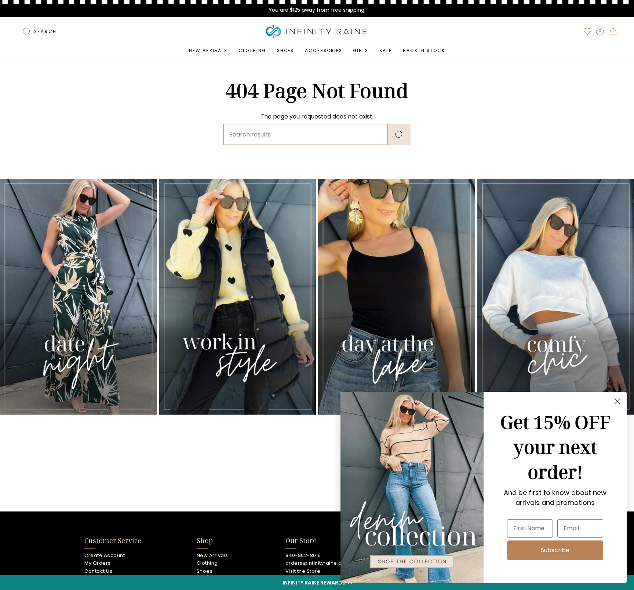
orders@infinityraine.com (317, 563)
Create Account (104, 555)
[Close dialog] (617, 401)
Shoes (205, 571)
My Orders (97, 563)
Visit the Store (303, 571)
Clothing (207, 563)
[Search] (399, 134)
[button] (317, 582)
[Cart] (613, 31)
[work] (237, 296)
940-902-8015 (303, 555)
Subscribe (555, 550)
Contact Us (98, 571)
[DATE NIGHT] (78, 296)
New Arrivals (212, 555)
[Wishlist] (587, 31)
